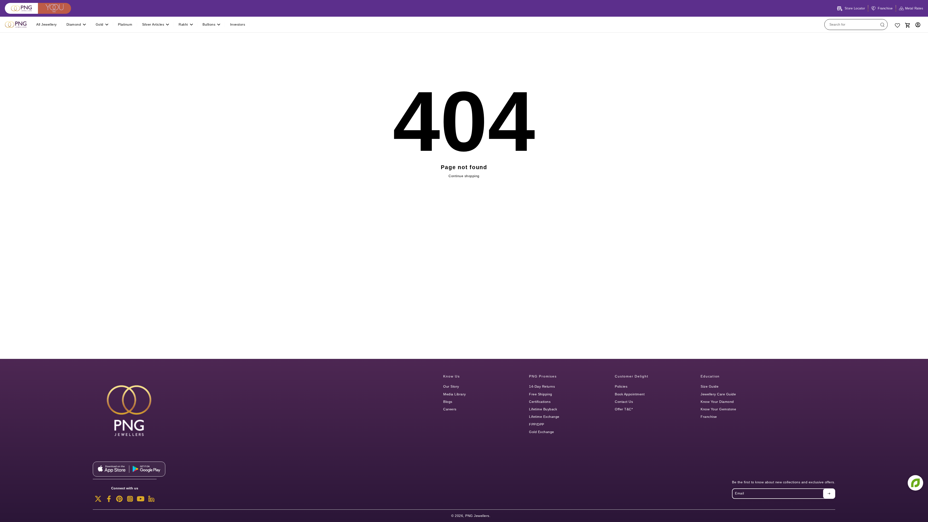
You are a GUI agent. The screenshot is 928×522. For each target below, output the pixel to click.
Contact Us (624, 402)
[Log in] (918, 24)
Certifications (540, 402)
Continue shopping (464, 176)
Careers (450, 409)
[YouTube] (140, 500)
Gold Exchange (541, 432)
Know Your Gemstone (718, 409)
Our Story (451, 386)
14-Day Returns (542, 386)
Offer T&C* (624, 409)
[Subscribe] (829, 493)
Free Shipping (540, 394)
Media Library (454, 394)
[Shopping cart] (907, 24)
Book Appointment (630, 394)
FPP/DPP (536, 424)
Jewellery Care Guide (718, 394)
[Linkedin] (151, 500)
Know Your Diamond (717, 402)
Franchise (709, 417)
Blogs (447, 402)
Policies (621, 386)
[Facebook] (108, 500)
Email (739, 493)
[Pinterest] (119, 500)
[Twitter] (98, 500)
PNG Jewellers (477, 516)
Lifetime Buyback (543, 409)
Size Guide (709, 386)
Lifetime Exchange (544, 417)
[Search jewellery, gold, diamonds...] (882, 24)
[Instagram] (130, 500)
